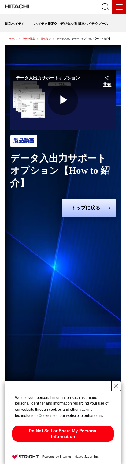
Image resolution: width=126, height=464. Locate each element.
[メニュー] (119, 7)
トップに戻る (85, 207)
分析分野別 (29, 38)
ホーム (13, 38)
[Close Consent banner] (116, 386)
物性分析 (46, 38)
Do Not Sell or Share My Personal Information (63, 433)
